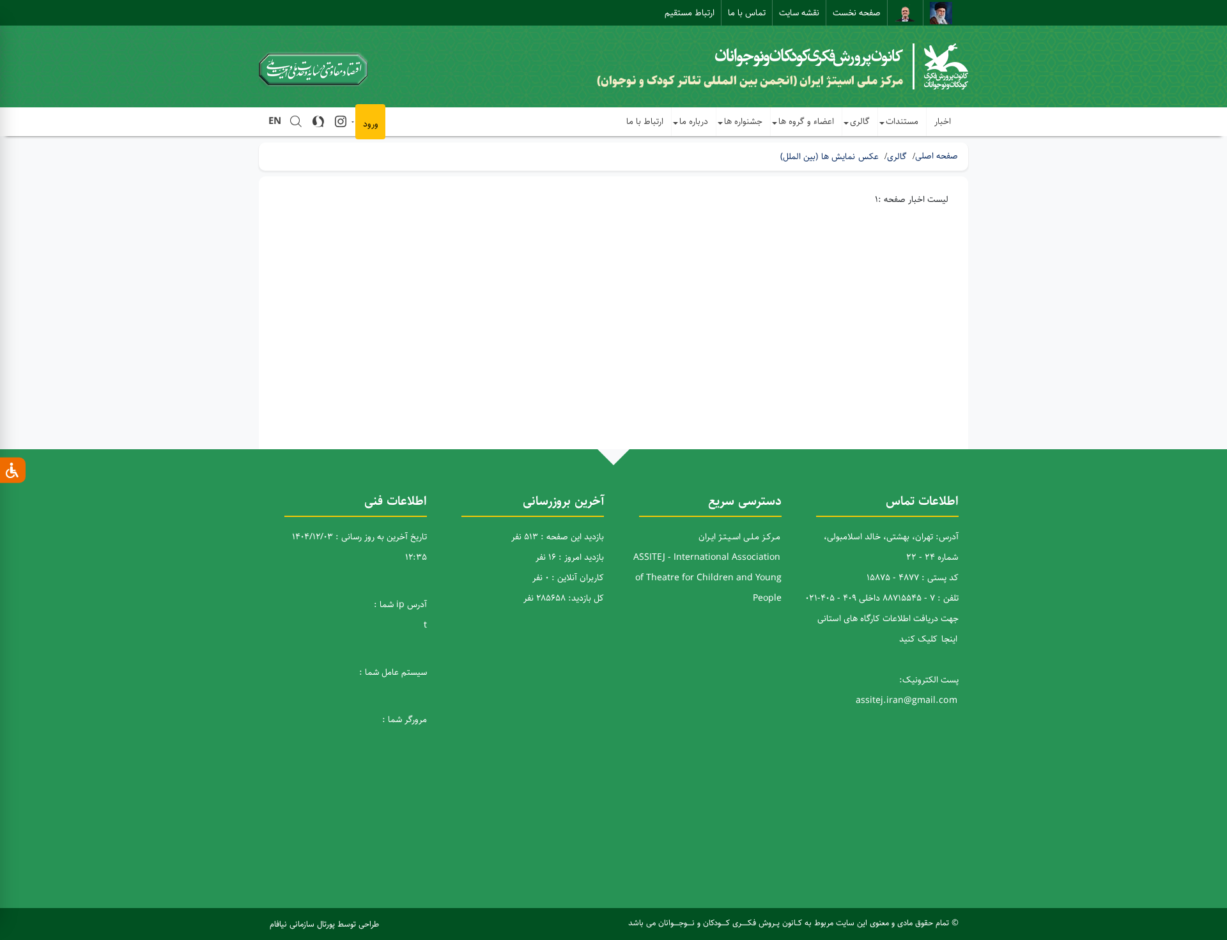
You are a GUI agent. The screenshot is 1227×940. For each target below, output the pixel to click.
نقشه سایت (799, 13)
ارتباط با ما (644, 121)
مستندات (902, 121)
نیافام (278, 924)
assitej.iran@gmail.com (906, 700)
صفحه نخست (857, 13)
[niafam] (381, 924)
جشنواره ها (743, 121)
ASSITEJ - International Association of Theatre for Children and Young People (707, 577)
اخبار (942, 121)
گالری (860, 121)
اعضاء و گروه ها (806, 121)
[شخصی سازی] (13, 470)
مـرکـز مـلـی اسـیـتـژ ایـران (739, 537)
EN (274, 121)
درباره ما (693, 121)
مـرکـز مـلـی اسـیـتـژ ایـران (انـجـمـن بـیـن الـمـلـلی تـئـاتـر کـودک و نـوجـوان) (750, 81)
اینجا (949, 639)
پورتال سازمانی (312, 924)
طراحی (369, 924)
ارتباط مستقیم (689, 13)
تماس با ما (747, 13)
